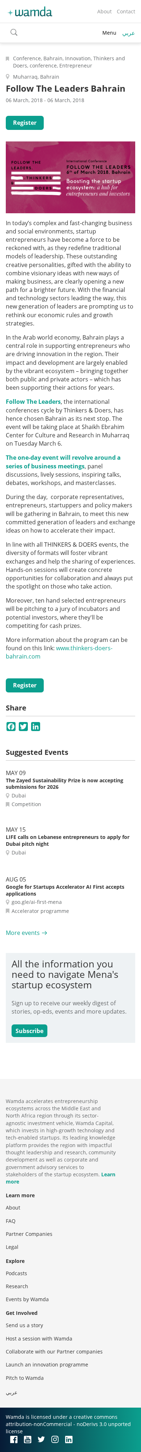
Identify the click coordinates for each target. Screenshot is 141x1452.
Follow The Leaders (33, 402)
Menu (109, 32)
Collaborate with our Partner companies (54, 1351)
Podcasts (16, 1273)
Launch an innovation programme (47, 1364)
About (104, 11)
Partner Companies (29, 1233)
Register (25, 123)
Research (17, 1286)
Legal (12, 1246)
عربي (128, 33)
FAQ (11, 1220)
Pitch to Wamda (25, 1377)
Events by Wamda (27, 1299)
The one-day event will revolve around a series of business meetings (63, 462)
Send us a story (24, 1325)
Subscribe (29, 1031)
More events (23, 933)
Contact (126, 11)
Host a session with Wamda (39, 1338)
